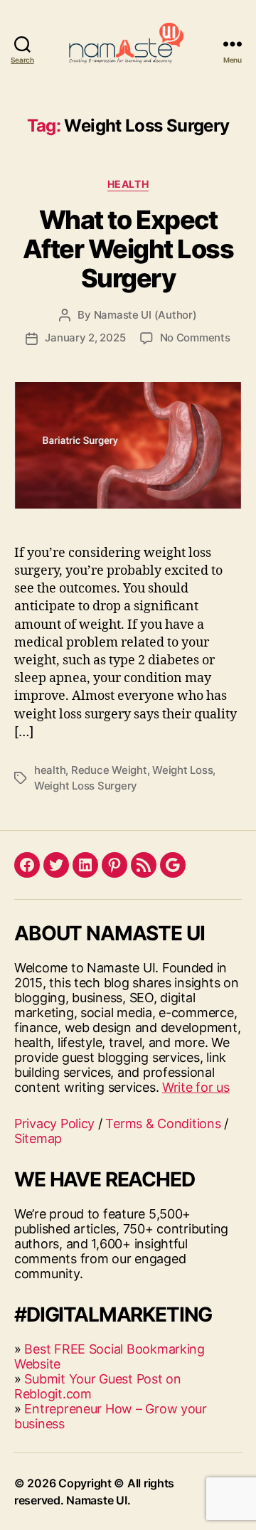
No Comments (195, 337)
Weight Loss (182, 770)
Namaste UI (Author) (145, 315)
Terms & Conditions (162, 1123)
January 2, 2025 (85, 337)
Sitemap (38, 1138)
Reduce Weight (109, 770)
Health (128, 184)
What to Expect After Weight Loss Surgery (128, 249)
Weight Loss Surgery (85, 785)
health (49, 770)
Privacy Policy (54, 1123)
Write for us (196, 1087)
